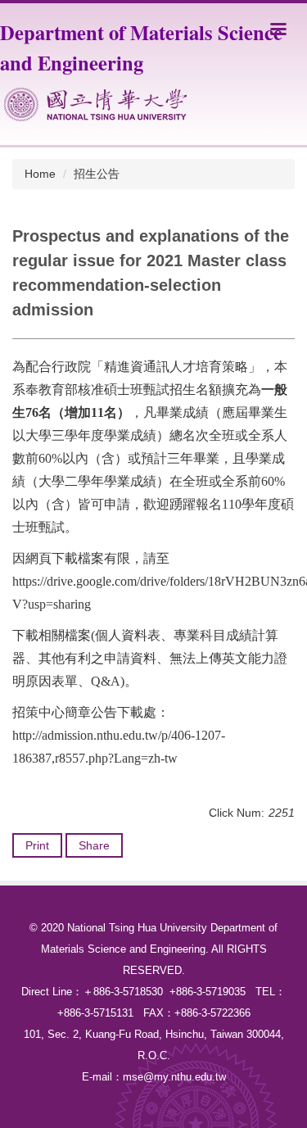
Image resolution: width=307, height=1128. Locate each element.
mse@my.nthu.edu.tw (174, 1077)
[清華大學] (95, 104)
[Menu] (278, 28)
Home (40, 173)
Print (37, 845)
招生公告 (97, 173)
